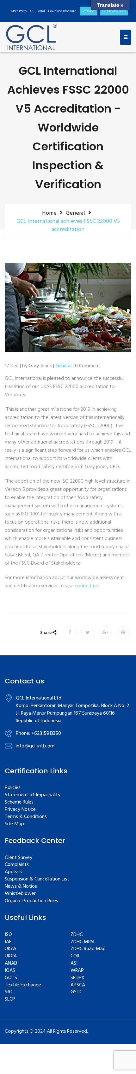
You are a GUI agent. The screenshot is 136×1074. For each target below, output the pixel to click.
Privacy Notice (20, 809)
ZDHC (77, 934)
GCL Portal (37, 11)
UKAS (10, 949)
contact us (86, 586)
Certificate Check (114, 11)
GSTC (76, 992)
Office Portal (19, 11)
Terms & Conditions (26, 817)
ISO (8, 934)
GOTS (11, 978)
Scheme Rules (19, 802)
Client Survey (18, 858)
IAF (8, 942)
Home (49, 213)
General (75, 213)
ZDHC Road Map (88, 949)
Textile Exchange (23, 985)
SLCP (10, 999)
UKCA (11, 956)
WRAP (77, 970)
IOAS (10, 970)
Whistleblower (20, 893)
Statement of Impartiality (32, 795)
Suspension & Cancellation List (37, 879)
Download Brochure (62, 11)
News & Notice (21, 886)
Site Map (14, 824)
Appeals (13, 872)
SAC (9, 992)
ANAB (11, 963)
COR (75, 956)
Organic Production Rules (31, 901)
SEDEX (77, 978)
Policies (13, 788)
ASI (74, 963)
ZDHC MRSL (83, 942)
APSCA (78, 985)
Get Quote (89, 11)
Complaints (17, 864)
